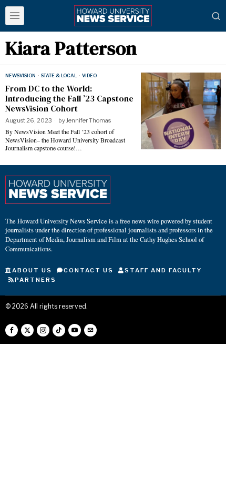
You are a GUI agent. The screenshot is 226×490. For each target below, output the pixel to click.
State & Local (59, 75)
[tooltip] (11, 330)
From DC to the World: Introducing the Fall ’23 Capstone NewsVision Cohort (69, 99)
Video (89, 75)
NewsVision (20, 75)
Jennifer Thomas (88, 120)
